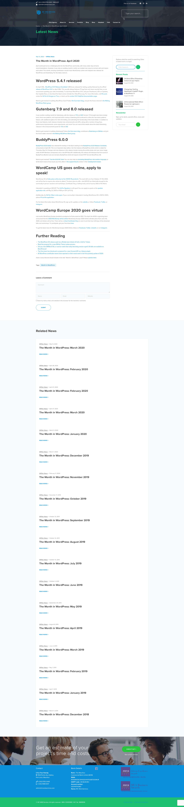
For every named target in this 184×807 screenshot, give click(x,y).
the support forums (73, 161)
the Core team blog (77, 101)
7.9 (77, 115)
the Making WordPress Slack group (64, 133)
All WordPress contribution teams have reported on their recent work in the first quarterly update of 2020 (70, 253)
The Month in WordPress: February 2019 (63, 671)
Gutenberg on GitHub (96, 131)
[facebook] (96, 768)
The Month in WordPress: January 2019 (62, 692)
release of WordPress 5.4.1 (44, 89)
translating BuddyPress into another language (92, 159)
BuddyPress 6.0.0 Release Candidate (94, 145)
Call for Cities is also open (54, 195)
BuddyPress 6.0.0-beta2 (43, 145)
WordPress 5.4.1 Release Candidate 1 (56, 87)
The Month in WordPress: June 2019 (60, 585)
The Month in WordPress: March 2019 (61, 649)
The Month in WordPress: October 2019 (62, 498)
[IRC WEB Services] (45, 12)
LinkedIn (93, 228)
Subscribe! (138, 124)
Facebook (97, 202)
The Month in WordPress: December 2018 (64, 714)
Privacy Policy (128, 802)
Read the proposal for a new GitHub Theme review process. (56, 244)
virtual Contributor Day (71, 221)
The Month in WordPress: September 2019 (64, 520)
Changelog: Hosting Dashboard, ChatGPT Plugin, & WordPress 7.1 (133, 91)
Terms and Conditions (141, 802)
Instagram (39, 204)
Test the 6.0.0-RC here (57, 159)
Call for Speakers (65, 188)
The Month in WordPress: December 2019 (64, 455)
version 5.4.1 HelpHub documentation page (83, 96)
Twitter (103, 202)
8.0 (82, 115)
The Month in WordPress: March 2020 (62, 347)
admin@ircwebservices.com (45, 788)
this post (104, 94)
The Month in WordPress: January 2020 (63, 434)
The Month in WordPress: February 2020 (63, 369)
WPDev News (50, 56)
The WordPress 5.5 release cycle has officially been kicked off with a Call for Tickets (64, 242)
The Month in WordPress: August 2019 (62, 541)
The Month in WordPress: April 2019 (60, 628)
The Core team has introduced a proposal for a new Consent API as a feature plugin (64, 251)
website (85, 202)
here (72, 223)
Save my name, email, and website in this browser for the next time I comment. (62, 300)
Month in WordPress (48, 265)
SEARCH (123, 18)
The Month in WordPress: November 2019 (64, 477)
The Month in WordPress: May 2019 (60, 606)
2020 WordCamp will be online (58, 218)
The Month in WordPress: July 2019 (60, 563)
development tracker (94, 161)
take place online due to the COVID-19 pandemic (63, 179)
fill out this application (47, 197)
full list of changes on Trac (51, 96)
